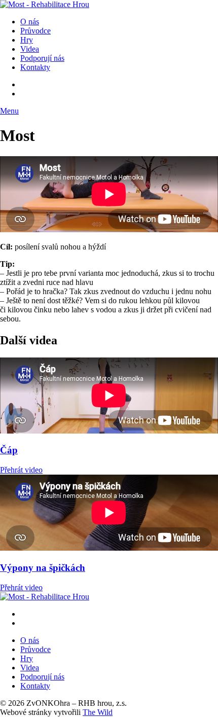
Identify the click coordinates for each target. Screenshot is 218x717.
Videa (29, 49)
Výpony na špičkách (42, 567)
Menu (9, 110)
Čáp (9, 450)
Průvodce (35, 30)
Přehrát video (21, 469)
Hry (26, 39)
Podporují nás (42, 58)
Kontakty (35, 67)
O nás (29, 21)
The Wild (98, 712)
